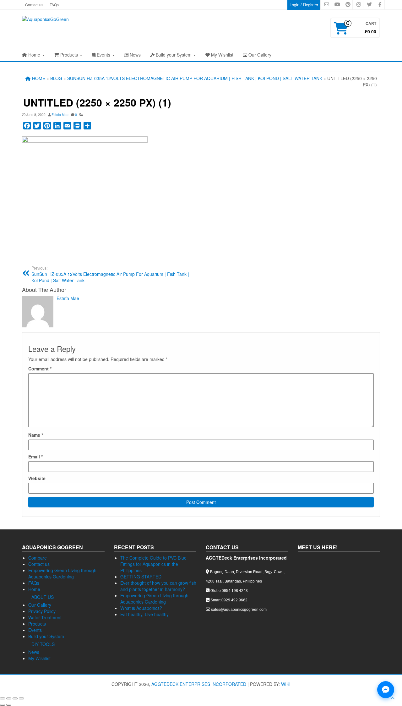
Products (69, 55)
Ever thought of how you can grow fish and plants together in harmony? (158, 586)
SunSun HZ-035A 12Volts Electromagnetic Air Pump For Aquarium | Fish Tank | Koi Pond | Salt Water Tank (110, 274)
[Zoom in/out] (2, 698)
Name (35, 435)
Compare (37, 558)
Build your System (174, 55)
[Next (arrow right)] (8, 705)
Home (34, 55)
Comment (40, 368)
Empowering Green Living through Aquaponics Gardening (62, 573)
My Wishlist (221, 55)
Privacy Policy (42, 611)
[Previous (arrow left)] (2, 705)
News (134, 55)
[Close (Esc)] (21, 698)
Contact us (34, 4)
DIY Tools (43, 644)
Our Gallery (259, 55)
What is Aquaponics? (141, 608)
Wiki (286, 684)
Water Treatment (45, 617)
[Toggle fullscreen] (8, 698)
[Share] (15, 698)
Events (103, 55)
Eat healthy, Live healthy (144, 614)
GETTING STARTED (140, 576)
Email (35, 456)
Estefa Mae (60, 114)
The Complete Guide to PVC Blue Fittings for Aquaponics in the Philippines (153, 564)
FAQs (54, 4)
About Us (42, 597)
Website (37, 478)
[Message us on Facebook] (385, 689)
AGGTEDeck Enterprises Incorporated (198, 684)
